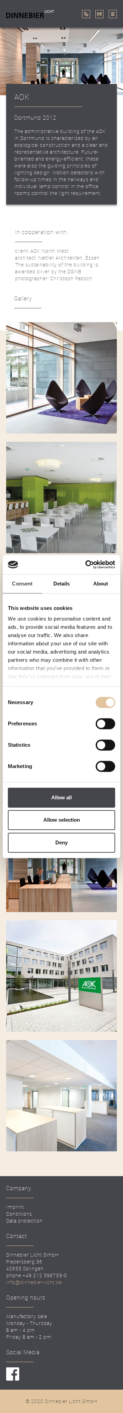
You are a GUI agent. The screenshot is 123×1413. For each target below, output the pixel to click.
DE (99, 14)
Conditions (19, 1214)
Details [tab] (61, 584)
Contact (26, 32)
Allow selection (61, 820)
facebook (12, 1374)
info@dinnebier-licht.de (34, 1282)
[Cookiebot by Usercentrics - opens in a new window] (86, 564)
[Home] (31, 14)
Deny (61, 842)
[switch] (105, 723)
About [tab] (100, 584)
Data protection (24, 1220)
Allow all (61, 797)
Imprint (15, 1207)
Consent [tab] (22, 584)
